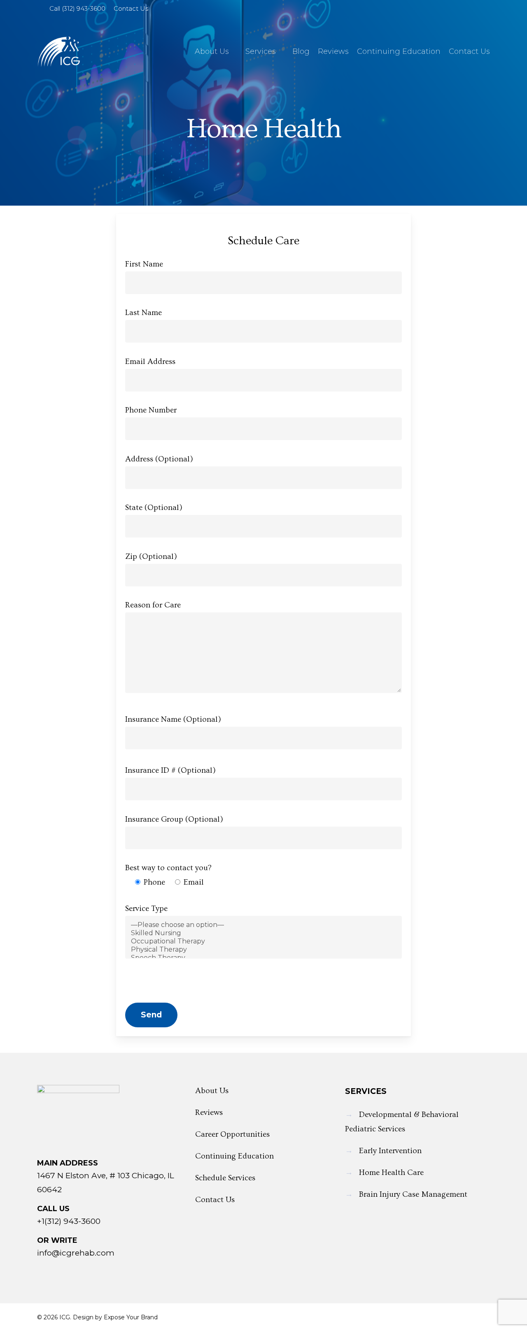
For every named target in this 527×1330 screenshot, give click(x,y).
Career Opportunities (232, 1134)
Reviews (209, 1112)
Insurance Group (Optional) (174, 819)
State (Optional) (153, 507)
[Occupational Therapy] (263, 941)
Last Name (143, 312)
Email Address (150, 361)
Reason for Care (153, 605)
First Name (144, 264)
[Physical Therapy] (263, 949)
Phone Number (151, 410)
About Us (212, 1091)
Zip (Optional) (151, 556)
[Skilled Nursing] (263, 933)
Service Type (146, 908)
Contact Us (215, 1200)
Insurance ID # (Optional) (170, 770)
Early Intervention (390, 1151)
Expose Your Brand (131, 1317)
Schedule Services (225, 1178)
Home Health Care (391, 1172)
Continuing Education (234, 1156)
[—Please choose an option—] (263, 925)
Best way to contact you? (168, 868)
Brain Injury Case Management (413, 1194)
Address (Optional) (159, 459)
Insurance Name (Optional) (173, 719)
